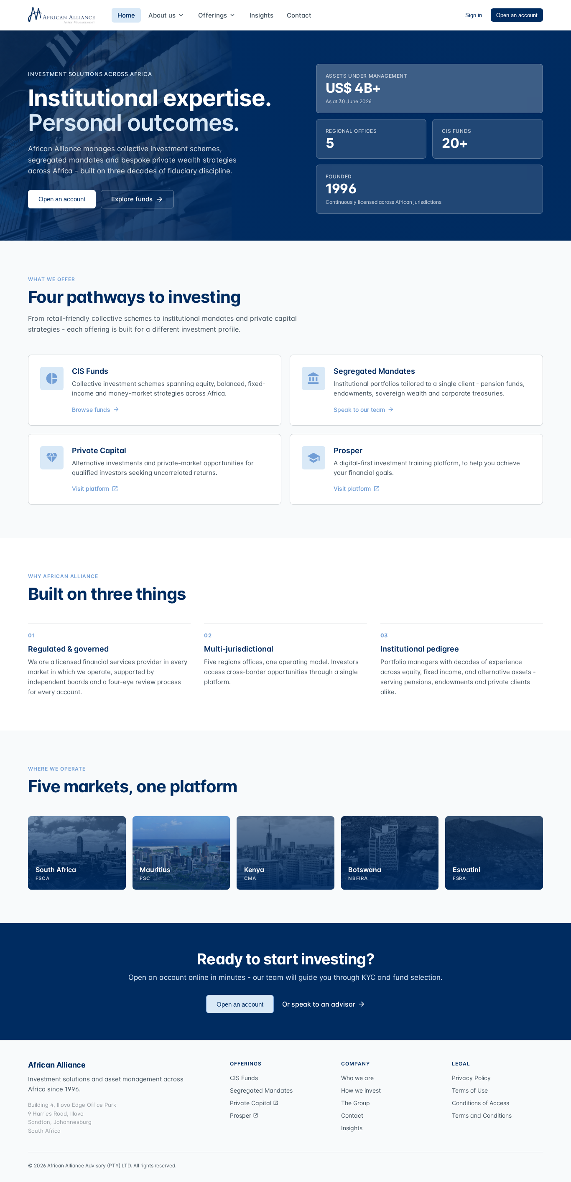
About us (166, 15)
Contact (299, 15)
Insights (261, 15)
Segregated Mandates (261, 1090)
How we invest (361, 1090)
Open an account (517, 15)
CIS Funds (244, 1077)
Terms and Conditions (482, 1115)
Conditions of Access (480, 1102)
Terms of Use (470, 1090)
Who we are (357, 1077)
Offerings (217, 15)
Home (126, 15)
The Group (355, 1102)
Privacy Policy (471, 1077)
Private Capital (254, 1102)
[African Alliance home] (61, 15)
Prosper (244, 1115)
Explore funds (137, 199)
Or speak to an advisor (323, 1004)
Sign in (473, 15)
